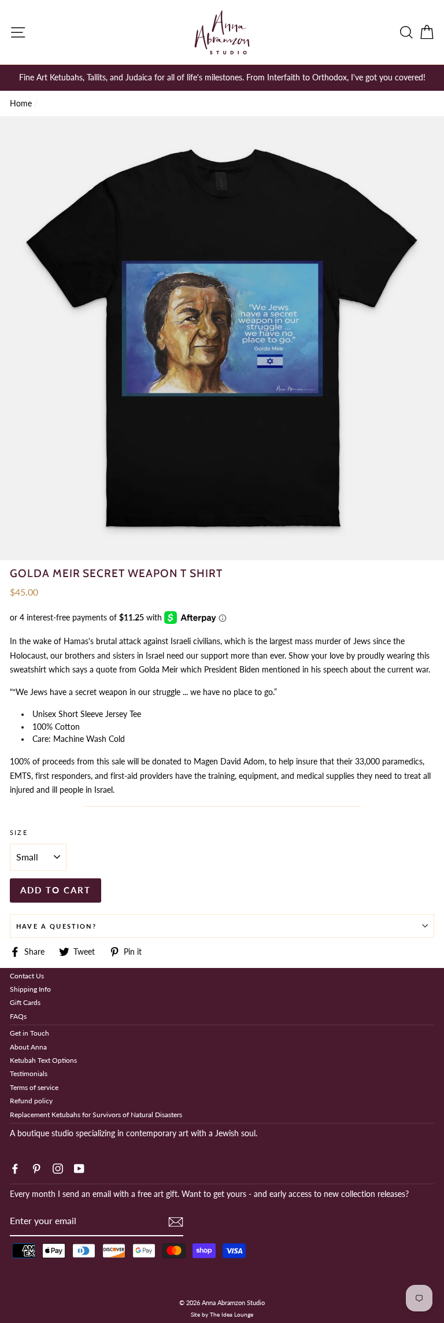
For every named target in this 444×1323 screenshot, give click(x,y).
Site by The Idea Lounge (222, 1314)
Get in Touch (29, 1033)
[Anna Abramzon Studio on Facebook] (15, 1167)
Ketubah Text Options (43, 1060)
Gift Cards (25, 1002)
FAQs (18, 1016)
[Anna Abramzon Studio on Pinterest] (36, 1167)
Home (21, 103)
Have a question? (56, 926)
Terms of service (34, 1087)
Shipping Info (30, 989)
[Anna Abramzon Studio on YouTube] (79, 1167)
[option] (222, 77)
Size (19, 832)
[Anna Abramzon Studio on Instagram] (58, 1167)
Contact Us (27, 975)
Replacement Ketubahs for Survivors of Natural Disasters (96, 1114)
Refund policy (31, 1100)
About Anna (28, 1047)
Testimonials (28, 1073)
